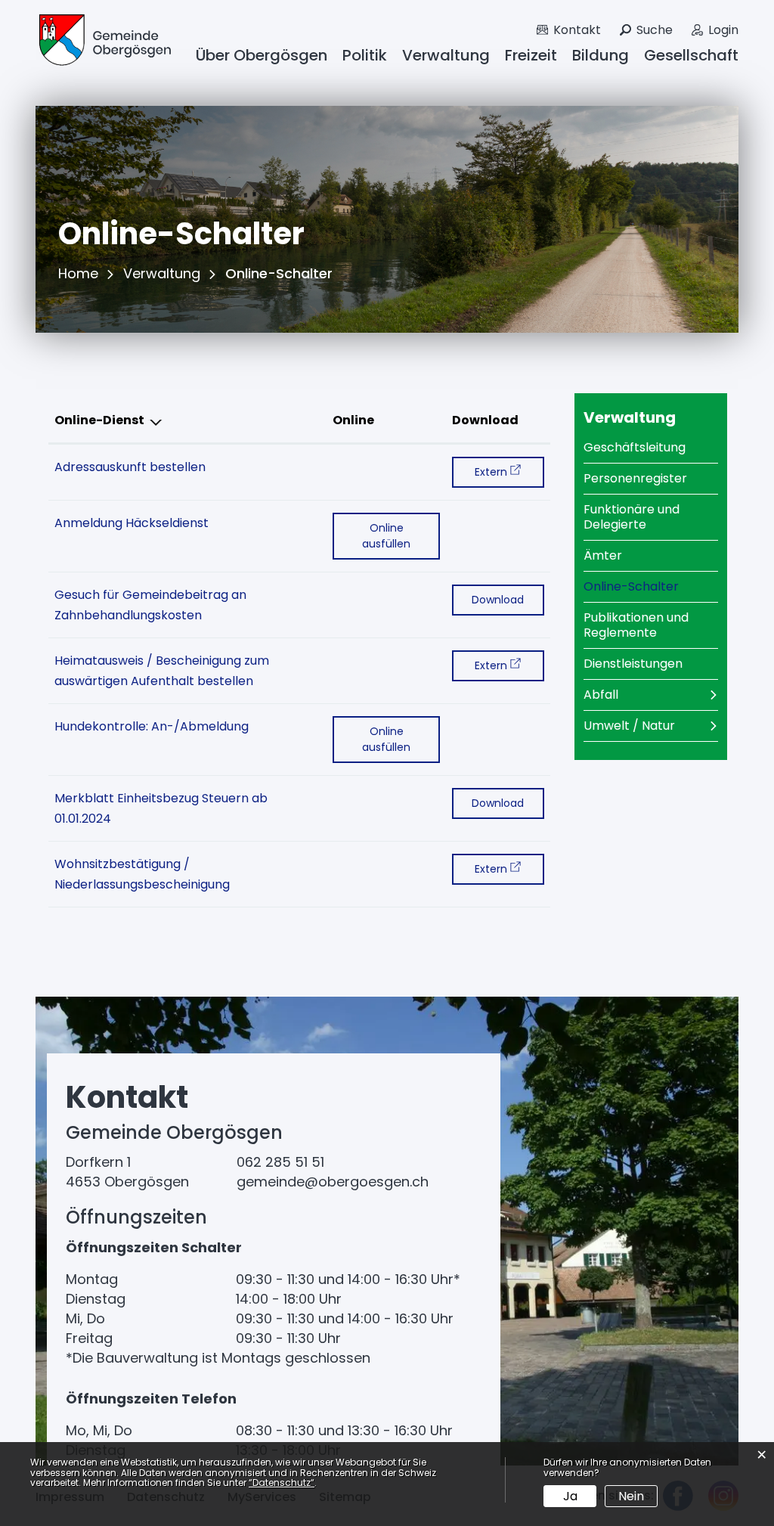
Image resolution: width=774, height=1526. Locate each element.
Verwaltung (446, 55)
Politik (364, 55)
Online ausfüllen (401, 535)
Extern (509, 471)
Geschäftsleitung (635, 447)
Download (485, 420)
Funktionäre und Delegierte (632, 517)
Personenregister (635, 478)
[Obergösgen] (104, 42)
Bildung (600, 55)
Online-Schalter (651, 586)
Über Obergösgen (261, 55)
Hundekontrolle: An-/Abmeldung (151, 726)
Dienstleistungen (633, 663)
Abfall (601, 694)
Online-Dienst (99, 420)
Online (353, 420)
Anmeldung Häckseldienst (131, 523)
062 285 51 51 (280, 1161)
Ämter (603, 555)
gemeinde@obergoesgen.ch (333, 1181)
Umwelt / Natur (629, 725)
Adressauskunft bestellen (130, 467)
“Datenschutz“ (281, 1482)
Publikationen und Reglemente (636, 625)
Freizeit (531, 55)
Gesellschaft (691, 55)
